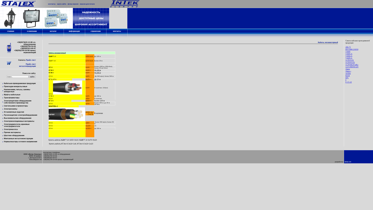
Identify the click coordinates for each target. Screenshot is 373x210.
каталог (53, 31)
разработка (339, 162)
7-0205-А (348, 58)
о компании (32, 31)
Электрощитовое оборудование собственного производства (17, 102)
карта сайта (61, 4)
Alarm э (348, 71)
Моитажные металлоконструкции (18, 139)
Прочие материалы (12, 132)
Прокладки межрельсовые (15, 86)
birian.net (348, 162)
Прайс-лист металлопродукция (27, 65)
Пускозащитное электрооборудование (20, 115)
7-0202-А (348, 56)
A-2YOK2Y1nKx (351, 65)
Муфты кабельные (12, 95)
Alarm (347, 69)
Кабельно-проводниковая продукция (20, 83)
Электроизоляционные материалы (19, 121)
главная (10, 31)
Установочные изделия (14, 112)
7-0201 (347, 52)
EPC (347, 78)
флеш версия (73, 4)
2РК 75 (348, 47)
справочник (96, 31)
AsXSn (348, 73)
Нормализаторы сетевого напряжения (20, 142)
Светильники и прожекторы (16, 106)
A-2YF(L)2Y (350, 63)
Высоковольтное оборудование (17, 118)
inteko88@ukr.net (35, 159)
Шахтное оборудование (14, 135)
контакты (117, 31)
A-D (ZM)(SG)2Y (352, 67)
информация (74, 31)
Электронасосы (11, 129)
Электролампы (10, 109)
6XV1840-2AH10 (351, 49)
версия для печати (87, 4)
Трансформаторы (11, 98)
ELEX (347, 76)
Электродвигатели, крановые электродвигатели (17, 125)
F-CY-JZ (348, 82)
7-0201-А (348, 54)
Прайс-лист (31, 60)
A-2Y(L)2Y (349, 60)
